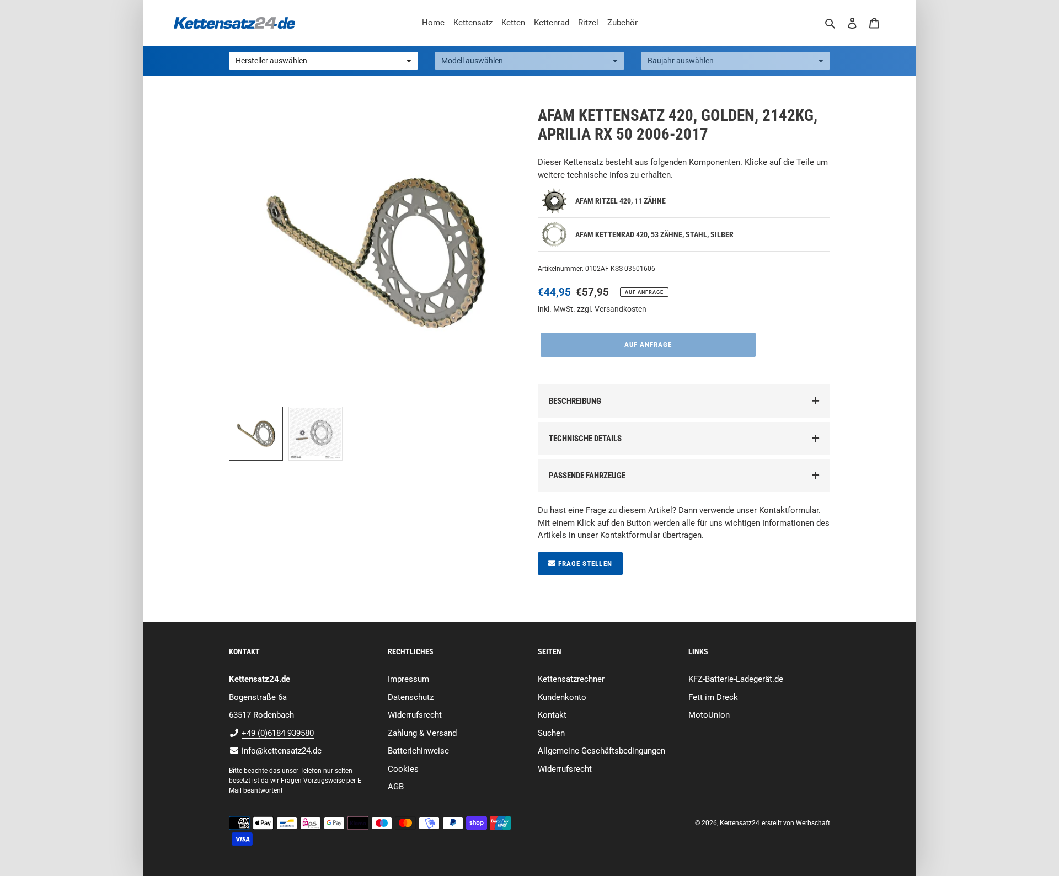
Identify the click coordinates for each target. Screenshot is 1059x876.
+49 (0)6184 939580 (278, 733)
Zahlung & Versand (422, 733)
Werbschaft (813, 823)
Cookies (403, 769)
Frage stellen (584, 563)
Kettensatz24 (740, 823)
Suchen (551, 733)
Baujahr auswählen (681, 60)
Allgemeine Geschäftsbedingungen (601, 751)
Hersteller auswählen (271, 60)
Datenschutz (411, 697)
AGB (396, 787)
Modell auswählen (472, 60)
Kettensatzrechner (571, 679)
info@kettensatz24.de (282, 751)
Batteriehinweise (418, 751)
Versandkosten (620, 309)
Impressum (408, 679)
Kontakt (552, 715)
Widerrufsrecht (415, 715)
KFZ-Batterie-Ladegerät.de (735, 679)
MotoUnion (709, 715)
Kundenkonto (562, 697)
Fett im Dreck (713, 697)
